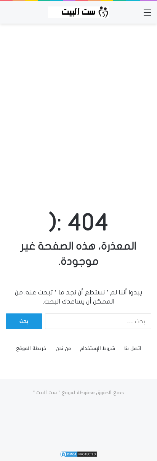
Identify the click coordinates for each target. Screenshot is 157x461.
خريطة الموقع (31, 348)
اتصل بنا (132, 348)
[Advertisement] (78, 109)
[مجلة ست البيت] (78, 12)
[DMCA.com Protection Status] (78, 456)
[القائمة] (147, 15)
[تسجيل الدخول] (134, 15)
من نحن (63, 348)
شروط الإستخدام (97, 348)
